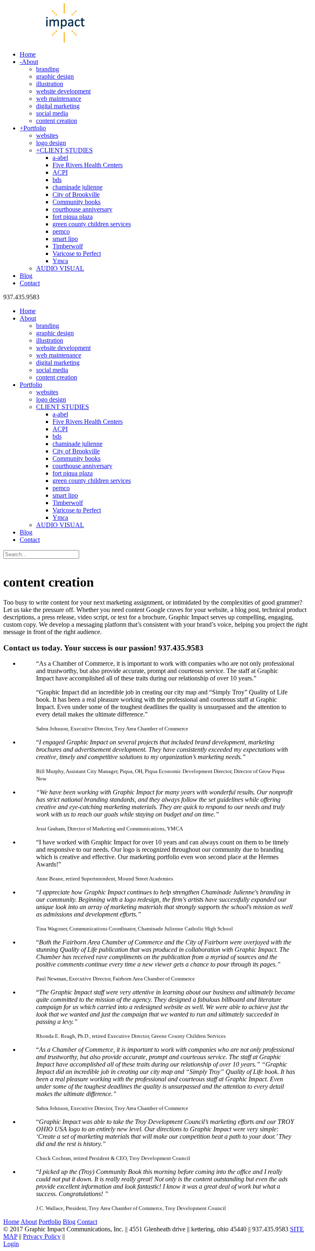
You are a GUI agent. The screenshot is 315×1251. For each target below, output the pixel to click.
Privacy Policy (42, 1236)
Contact (87, 1221)
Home (11, 1221)
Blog (69, 1221)
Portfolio (50, 1221)
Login (11, 1243)
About (29, 1221)
